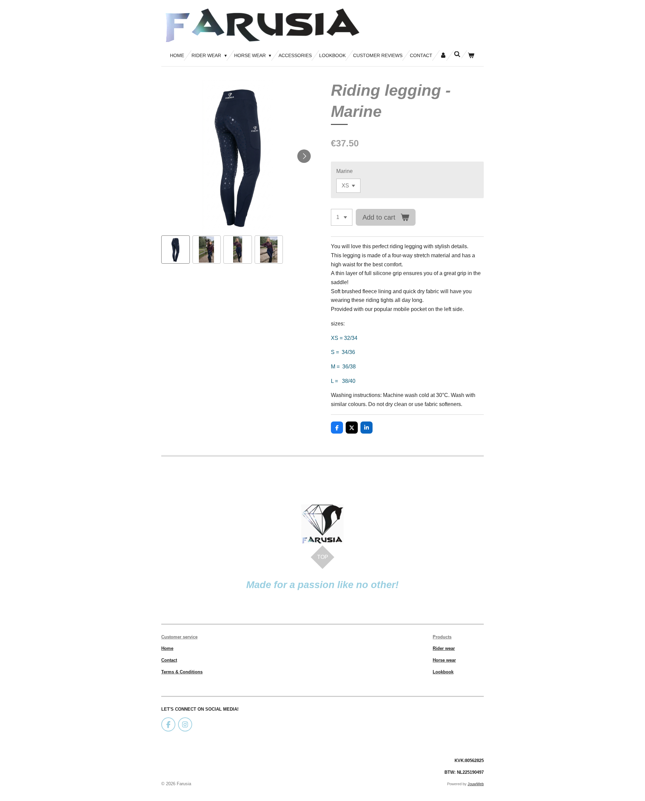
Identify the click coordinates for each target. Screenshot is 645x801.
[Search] (457, 54)
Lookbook (443, 671)
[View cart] (471, 55)
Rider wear (444, 648)
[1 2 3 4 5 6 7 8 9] (341, 217)
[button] (175, 249)
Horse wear (444, 660)
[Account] (443, 55)
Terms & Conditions (182, 671)
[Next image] (304, 156)
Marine (344, 171)
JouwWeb (476, 784)
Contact (169, 660)
